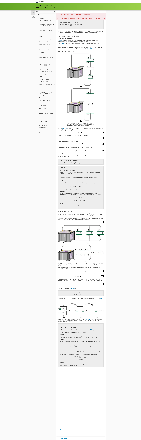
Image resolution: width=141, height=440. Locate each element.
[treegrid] (45, 73)
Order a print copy (63, 433)
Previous (61, 429)
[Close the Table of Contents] (54, 11)
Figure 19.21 (89, 329)
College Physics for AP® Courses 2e (44, 5)
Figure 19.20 (60, 213)
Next (101, 429)
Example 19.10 (87, 319)
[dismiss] (104, 15)
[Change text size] (104, 11)
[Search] (88, 12)
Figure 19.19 (60, 40)
